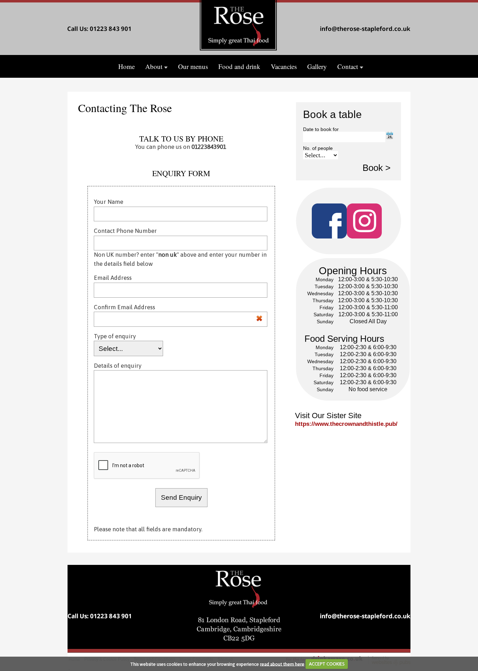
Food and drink (239, 66)
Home (126, 66)
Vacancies (284, 66)
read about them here (282, 663)
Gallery (317, 66)
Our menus (193, 66)
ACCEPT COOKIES (326, 663)
